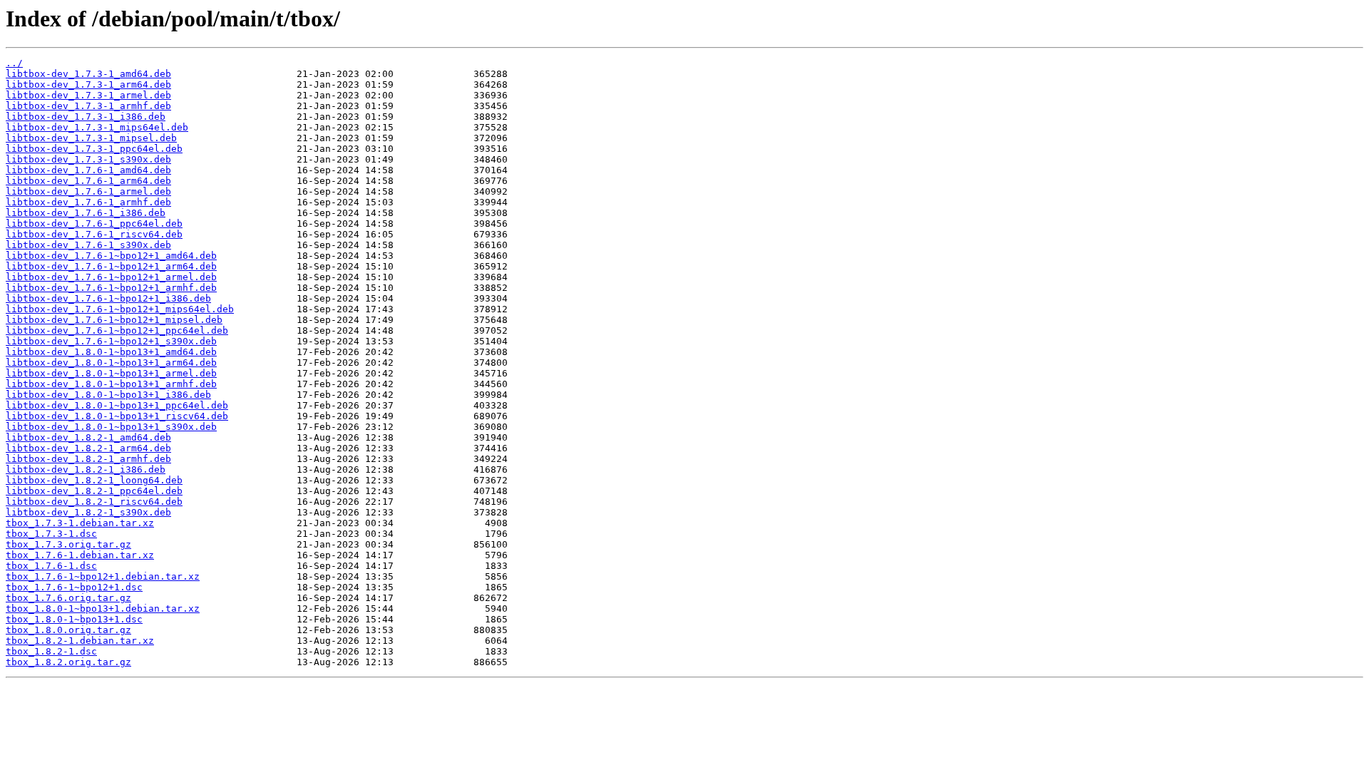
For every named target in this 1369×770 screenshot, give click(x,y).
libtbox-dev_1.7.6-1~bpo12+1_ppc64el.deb (117, 330)
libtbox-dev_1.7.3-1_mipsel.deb (91, 138)
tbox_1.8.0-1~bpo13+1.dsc (74, 619)
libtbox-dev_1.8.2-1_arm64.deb (88, 448)
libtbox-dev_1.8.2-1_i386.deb (85, 469)
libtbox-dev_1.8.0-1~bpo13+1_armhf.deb (111, 384)
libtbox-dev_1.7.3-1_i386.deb (85, 116)
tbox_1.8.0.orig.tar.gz (68, 630)
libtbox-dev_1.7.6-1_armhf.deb (88, 202)
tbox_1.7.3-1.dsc (51, 533)
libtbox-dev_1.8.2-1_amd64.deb (88, 437)
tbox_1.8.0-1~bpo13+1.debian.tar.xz (103, 608)
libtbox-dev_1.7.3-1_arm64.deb (88, 84)
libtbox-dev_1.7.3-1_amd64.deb (88, 73)
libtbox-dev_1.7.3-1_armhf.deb (88, 106)
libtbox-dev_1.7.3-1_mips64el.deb (97, 127)
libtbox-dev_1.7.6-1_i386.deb (85, 212)
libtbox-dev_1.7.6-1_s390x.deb (88, 245)
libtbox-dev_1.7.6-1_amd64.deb (88, 170)
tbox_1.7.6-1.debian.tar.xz (80, 555)
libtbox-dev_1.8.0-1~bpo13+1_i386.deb (108, 394)
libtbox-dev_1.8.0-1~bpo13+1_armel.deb (111, 373)
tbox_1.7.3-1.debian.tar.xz (80, 523)
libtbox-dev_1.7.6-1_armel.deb (88, 191)
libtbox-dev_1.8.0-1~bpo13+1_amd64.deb (111, 351)
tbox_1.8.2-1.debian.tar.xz (80, 640)
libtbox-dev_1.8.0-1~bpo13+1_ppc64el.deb (117, 405)
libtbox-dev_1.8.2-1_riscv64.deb (94, 501)
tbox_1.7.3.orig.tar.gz (68, 544)
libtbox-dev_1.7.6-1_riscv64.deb (94, 234)
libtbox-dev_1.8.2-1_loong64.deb (94, 480)
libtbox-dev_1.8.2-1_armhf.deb (88, 458)
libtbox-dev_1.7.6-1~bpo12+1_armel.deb (111, 277)
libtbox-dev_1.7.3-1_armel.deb (88, 95)
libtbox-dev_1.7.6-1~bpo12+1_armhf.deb (111, 287)
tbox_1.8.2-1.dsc (51, 651)
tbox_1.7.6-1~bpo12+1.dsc (74, 587)
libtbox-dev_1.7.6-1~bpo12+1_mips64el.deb (120, 309)
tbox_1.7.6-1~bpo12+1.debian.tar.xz (103, 576)
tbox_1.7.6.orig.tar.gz (68, 597)
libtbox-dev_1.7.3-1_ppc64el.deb (94, 148)
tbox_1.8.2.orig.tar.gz (68, 662)
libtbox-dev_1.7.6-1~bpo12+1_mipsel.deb (114, 319)
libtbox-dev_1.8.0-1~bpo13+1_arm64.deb (111, 362)
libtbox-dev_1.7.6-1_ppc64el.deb (94, 223)
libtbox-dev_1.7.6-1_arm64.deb (88, 180)
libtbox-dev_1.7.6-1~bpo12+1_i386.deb (108, 298)
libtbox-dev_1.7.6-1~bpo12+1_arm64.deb (111, 266)
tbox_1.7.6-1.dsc (51, 565)
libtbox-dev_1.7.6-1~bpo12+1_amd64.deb (111, 255)
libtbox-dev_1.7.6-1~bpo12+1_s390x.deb (111, 341)
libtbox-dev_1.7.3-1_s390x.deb (88, 159)
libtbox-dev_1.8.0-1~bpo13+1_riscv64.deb (117, 416)
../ (14, 63)
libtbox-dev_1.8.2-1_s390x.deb (88, 512)
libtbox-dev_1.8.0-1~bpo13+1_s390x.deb (111, 426)
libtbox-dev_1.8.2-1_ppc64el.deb (94, 491)
